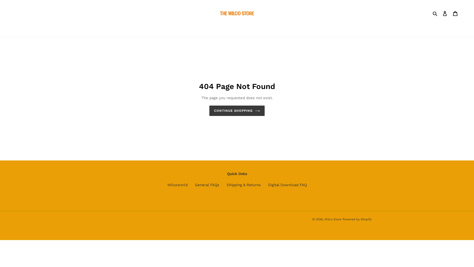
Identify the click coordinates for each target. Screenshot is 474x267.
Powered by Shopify (357, 219)
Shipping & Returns (244, 185)
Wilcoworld (177, 185)
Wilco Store (332, 219)
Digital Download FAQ (287, 185)
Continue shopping (233, 110)
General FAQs (207, 185)
